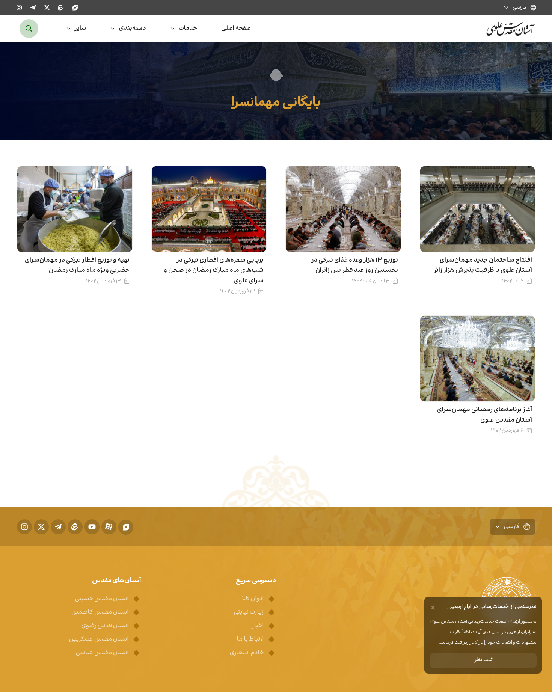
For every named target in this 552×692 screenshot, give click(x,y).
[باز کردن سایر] (68, 28)
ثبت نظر (483, 660)
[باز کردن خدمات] (172, 28)
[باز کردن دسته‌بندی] (112, 28)
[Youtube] (92, 526)
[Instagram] (19, 8)
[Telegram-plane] (33, 8)
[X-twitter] (47, 8)
